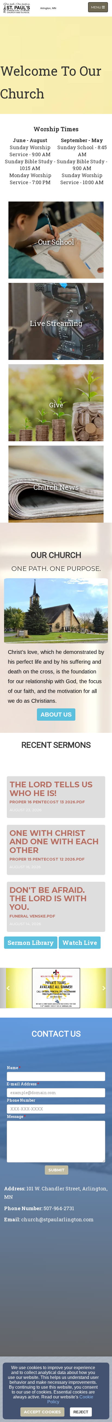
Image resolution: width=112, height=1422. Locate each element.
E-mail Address (21, 1084)
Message (15, 1116)
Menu (99, 7)
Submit (56, 1170)
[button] (56, 714)
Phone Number (21, 1100)
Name (12, 1067)
